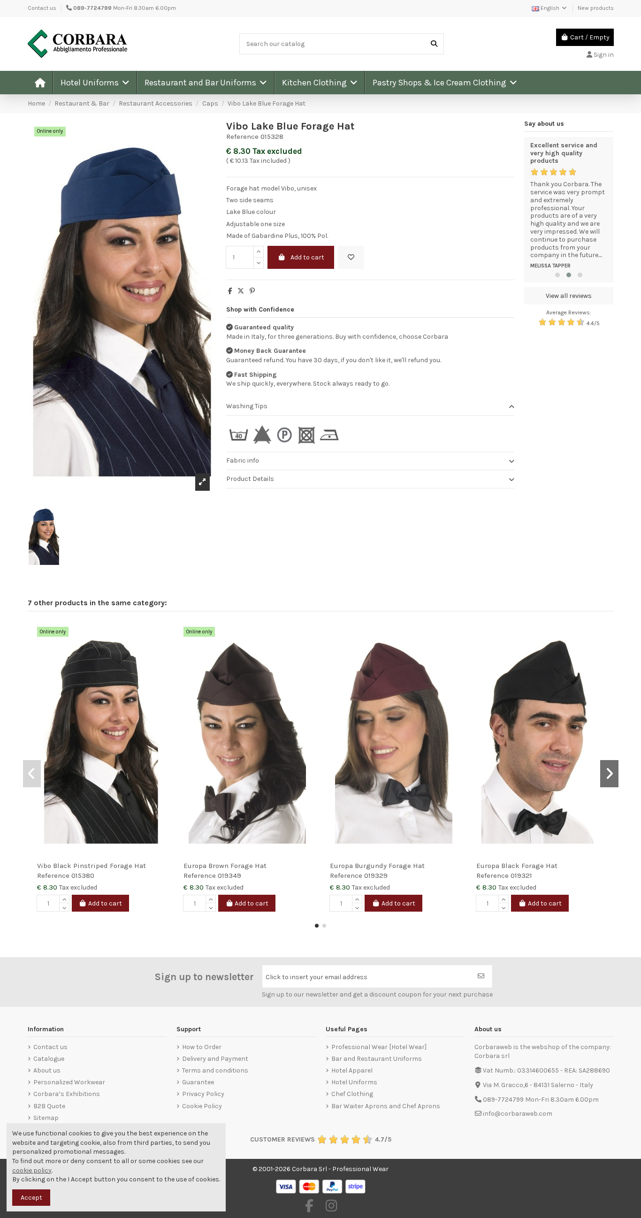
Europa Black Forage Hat (516, 865)
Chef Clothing (352, 1094)
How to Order (201, 1047)
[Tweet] (240, 291)
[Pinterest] (252, 291)
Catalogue (48, 1059)
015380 (82, 875)
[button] (95, 82)
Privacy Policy (203, 1094)
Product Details (250, 479)
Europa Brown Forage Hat (225, 865)
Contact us (42, 8)
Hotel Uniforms (354, 1082)
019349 (229, 875)
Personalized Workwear (69, 1082)
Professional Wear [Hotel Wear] (379, 1047)
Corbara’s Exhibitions (66, 1094)
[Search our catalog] (434, 43)
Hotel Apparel (352, 1070)
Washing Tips (246, 406)
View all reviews (569, 296)
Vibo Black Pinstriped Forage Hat (91, 865)
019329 (376, 875)
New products (596, 8)
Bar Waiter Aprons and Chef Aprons (385, 1106)
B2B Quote (49, 1106)
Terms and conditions (215, 1070)
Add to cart (307, 257)
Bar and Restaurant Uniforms (376, 1059)
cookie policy (32, 1170)
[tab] (370, 407)
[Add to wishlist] (351, 257)
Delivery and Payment (215, 1059)
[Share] (230, 291)
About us (47, 1070)
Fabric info (242, 460)
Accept (31, 1198)
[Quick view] (161, 653)
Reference (242, 136)
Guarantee (198, 1082)
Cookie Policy (202, 1106)
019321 (521, 875)
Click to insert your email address (316, 977)
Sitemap (46, 1118)
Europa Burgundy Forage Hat (377, 865)
